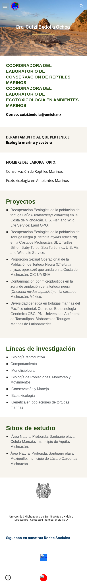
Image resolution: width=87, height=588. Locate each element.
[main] (43, 27)
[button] (5, 6)
